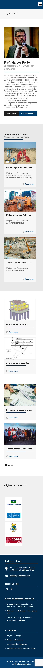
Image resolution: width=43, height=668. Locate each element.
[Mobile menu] (40, 4)
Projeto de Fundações (17, 324)
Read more (29, 184)
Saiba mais (11, 113)
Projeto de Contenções (17, 363)
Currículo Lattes (28, 113)
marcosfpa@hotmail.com (20, 576)
